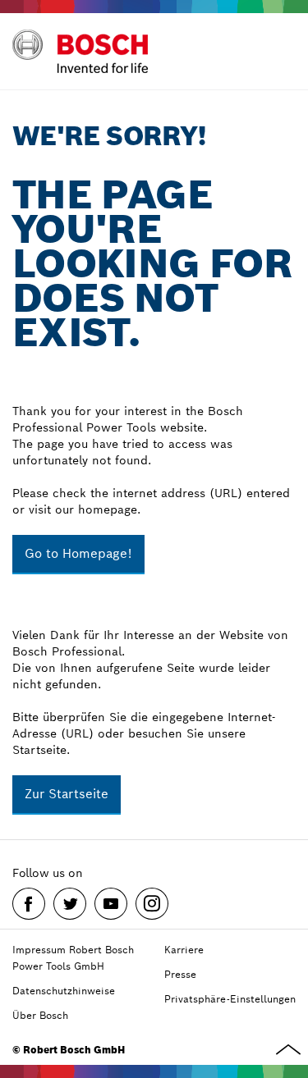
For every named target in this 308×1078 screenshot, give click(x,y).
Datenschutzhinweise (63, 990)
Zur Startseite (66, 794)
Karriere (184, 949)
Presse (180, 974)
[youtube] (110, 904)
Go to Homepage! (78, 553)
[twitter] (69, 904)
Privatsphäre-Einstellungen (230, 999)
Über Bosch (40, 1015)
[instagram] (152, 904)
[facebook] (28, 904)
